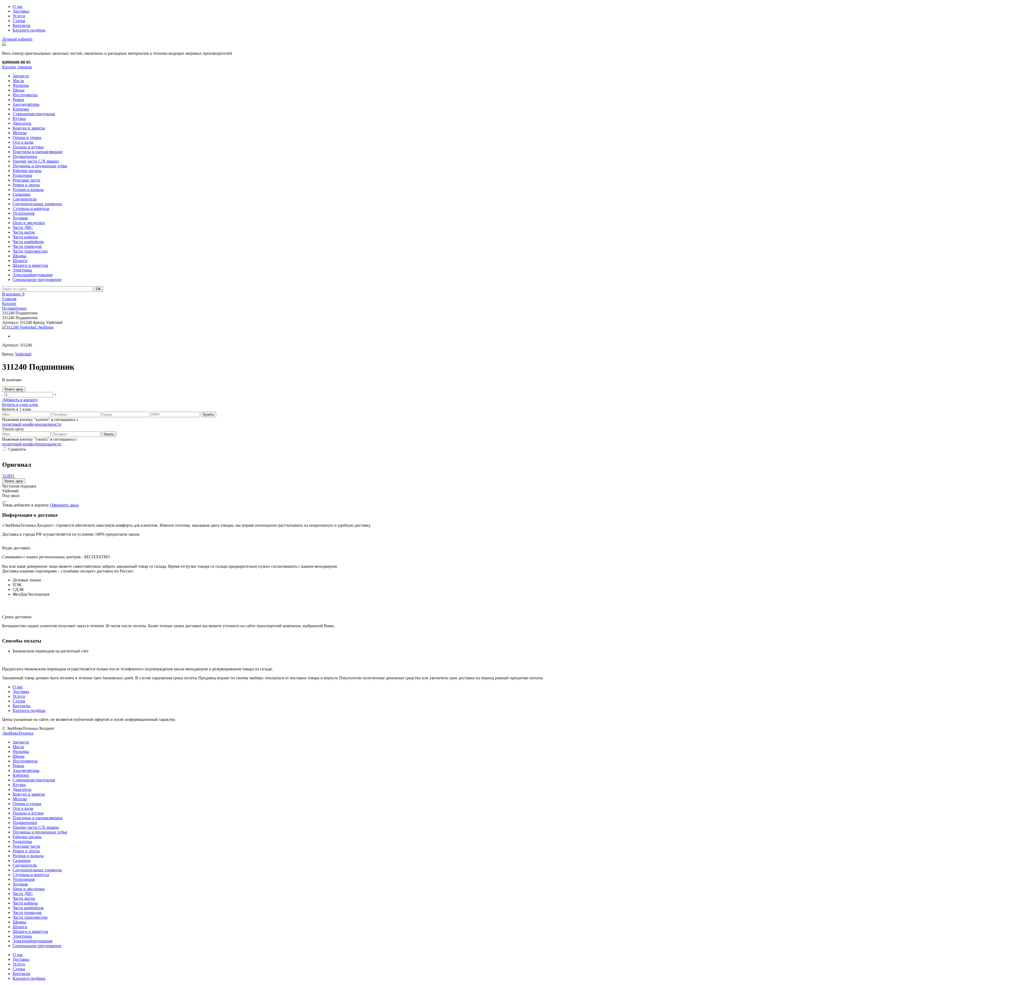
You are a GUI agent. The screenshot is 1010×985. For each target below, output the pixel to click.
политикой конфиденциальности (31, 424)
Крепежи (21, 109)
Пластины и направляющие (38, 151)
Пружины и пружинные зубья (40, 166)
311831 (8, 476)
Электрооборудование (33, 275)
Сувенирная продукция (34, 114)
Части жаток (24, 232)
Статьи (19, 20)
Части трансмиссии (30, 251)
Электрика (22, 270)
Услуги (19, 16)
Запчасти (21, 76)
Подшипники (25, 156)
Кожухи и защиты (29, 128)
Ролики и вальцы (28, 189)
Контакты (21, 25)
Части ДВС (23, 227)
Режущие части (26, 180)
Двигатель (22, 123)
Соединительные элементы (37, 204)
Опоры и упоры (27, 137)
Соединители (25, 199)
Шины (18, 90)
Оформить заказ (64, 505)
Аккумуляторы (26, 104)
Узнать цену (13, 389)
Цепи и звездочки (29, 222)
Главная (9, 298)
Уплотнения (23, 213)
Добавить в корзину (20, 400)
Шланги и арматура (30, 265)
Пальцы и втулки (28, 147)
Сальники (22, 194)
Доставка (21, 11)
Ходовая (20, 218)
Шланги (20, 260)
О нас (18, 6)
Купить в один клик (20, 404)
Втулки (19, 118)
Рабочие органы (27, 170)
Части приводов (27, 246)
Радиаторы (22, 175)
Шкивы (19, 256)
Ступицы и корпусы (31, 208)
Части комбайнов (28, 241)
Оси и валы (23, 142)
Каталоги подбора (29, 30)
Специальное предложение (37, 279)
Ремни (18, 99)
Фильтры (21, 85)
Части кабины (25, 237)
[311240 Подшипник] (27, 327)
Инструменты (25, 95)
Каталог (9, 303)
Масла (18, 80)
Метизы (20, 132)
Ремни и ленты (26, 185)
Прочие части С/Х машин (36, 161)
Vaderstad (23, 354)
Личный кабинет (17, 39)
